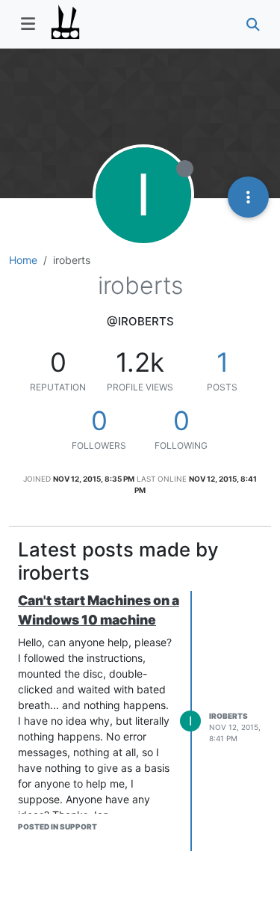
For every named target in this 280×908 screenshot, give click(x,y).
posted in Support (57, 826)
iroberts (228, 715)
